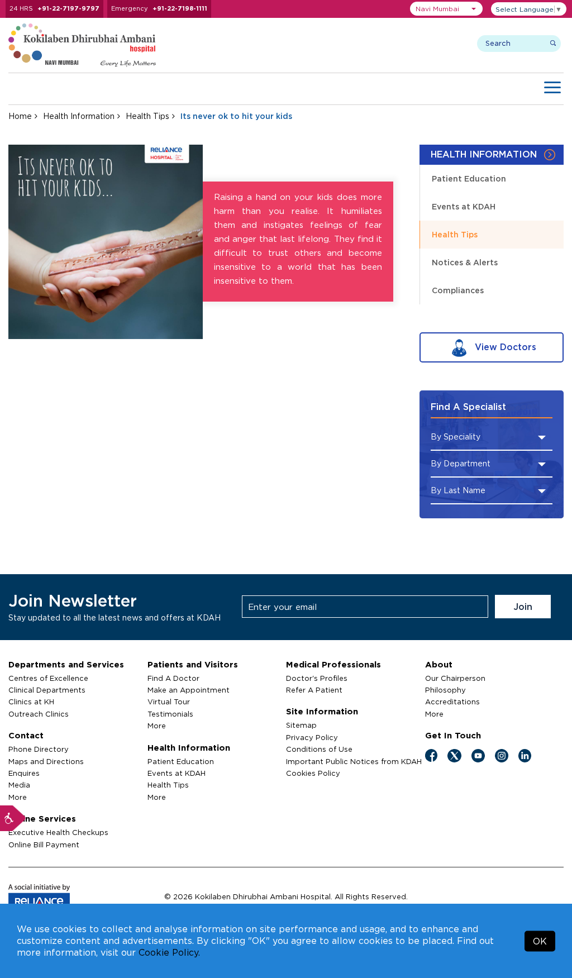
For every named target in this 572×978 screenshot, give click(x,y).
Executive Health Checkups (58, 832)
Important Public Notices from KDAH (354, 761)
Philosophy (445, 690)
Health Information (79, 116)
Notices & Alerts (465, 262)
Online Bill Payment (43, 844)
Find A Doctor (173, 678)
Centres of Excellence (48, 678)
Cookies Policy (313, 773)
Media (19, 785)
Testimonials (170, 714)
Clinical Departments (46, 690)
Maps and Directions (46, 761)
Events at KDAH (463, 206)
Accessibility (13, 818)
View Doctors (504, 347)
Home (20, 116)
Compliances (458, 290)
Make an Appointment (188, 690)
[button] (446, 9)
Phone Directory (38, 749)
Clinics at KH (31, 701)
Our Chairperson (455, 678)
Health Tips (147, 116)
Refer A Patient (314, 690)
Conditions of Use (319, 749)
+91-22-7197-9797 (68, 8)
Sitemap (301, 725)
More (17, 797)
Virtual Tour (168, 701)
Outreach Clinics (38, 714)
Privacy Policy (312, 737)
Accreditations (452, 701)
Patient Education (469, 178)
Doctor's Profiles (316, 678)
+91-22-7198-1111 (179, 8)
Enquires (24, 773)
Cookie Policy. (169, 952)
